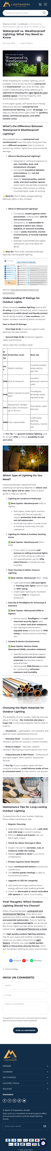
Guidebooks (22, 24)
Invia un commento (25, 1030)
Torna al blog (11, 969)
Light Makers (28, 1150)
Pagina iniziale (9, 24)
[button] (45, 4)
